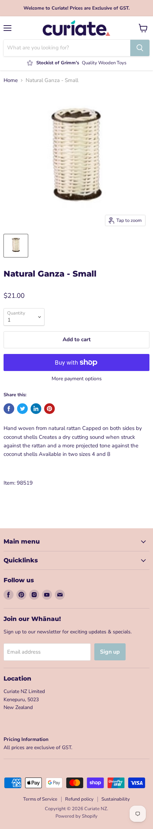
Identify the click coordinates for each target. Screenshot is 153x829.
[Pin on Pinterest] (49, 408)
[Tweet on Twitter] (22, 408)
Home (11, 80)
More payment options (77, 379)
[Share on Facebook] (9, 408)
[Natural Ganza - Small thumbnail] (16, 245)
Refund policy (79, 799)
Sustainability (115, 799)
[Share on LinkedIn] (36, 408)
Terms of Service (40, 799)
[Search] (139, 48)
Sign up (110, 652)
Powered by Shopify (76, 816)
